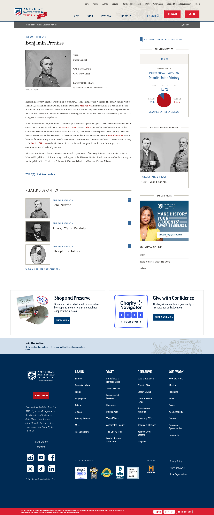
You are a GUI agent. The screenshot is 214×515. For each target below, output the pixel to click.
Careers (172, 418)
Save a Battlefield (146, 378)
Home (34, 12)
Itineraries (111, 405)
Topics (78, 391)
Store (198, 4)
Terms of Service (177, 468)
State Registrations (178, 474)
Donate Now (41, 395)
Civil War (29, 37)
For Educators (82, 431)
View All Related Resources (41, 269)
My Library (185, 25)
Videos (78, 411)
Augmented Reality (115, 425)
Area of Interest (159, 177)
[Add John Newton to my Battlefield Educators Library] (129, 200)
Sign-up (115, 4)
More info (169, 512)
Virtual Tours (112, 418)
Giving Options (41, 441)
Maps (77, 425)
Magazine (142, 441)
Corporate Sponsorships (175, 427)
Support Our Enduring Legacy (179, 4)
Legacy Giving (147, 391)
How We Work (176, 378)
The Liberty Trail (116, 431)
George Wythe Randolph (70, 228)
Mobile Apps (112, 411)
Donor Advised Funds (145, 400)
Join (192, 14)
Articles (78, 405)
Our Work (125, 16)
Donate (173, 14)
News (95, 4)
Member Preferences (154, 4)
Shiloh (89, 127)
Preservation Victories (144, 410)
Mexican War (86, 105)
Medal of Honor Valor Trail (115, 440)
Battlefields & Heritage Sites (113, 380)
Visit (90, 16)
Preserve (106, 16)
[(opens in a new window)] (30, 457)
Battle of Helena (39, 143)
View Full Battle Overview (163, 112)
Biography (41, 37)
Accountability (176, 411)
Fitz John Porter (115, 135)
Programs (173, 391)
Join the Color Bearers (144, 433)
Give (87, 4)
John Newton (62, 204)
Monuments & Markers (113, 397)
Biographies (80, 398)
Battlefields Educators (132, 4)
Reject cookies (184, 512)
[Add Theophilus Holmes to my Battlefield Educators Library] (129, 246)
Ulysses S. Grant (68, 127)
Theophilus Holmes (66, 251)
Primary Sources (83, 418)
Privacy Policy (176, 461)
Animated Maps (82, 385)
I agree (158, 512)
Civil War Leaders (46, 174)
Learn (75, 16)
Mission (172, 385)
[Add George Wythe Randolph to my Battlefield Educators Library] (129, 223)
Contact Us (174, 435)
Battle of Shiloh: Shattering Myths (155, 261)
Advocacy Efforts (146, 418)
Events (105, 4)
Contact (41, 447)
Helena (164, 59)
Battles (78, 378)
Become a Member (147, 425)
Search (150, 16)
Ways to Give (144, 385)
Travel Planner (113, 388)
